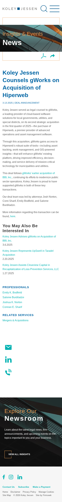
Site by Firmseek (44, 495)
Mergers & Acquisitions (15, 320)
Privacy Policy (29, 492)
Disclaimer (15, 492)
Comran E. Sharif (12, 307)
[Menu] (54, 10)
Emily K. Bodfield (12, 292)
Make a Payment (41, 487)
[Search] (44, 8)
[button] (52, 56)
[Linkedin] (20, 477)
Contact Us (21, 372)
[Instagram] (11, 477)
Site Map (7, 495)
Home (5, 492)
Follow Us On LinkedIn (28, 359)
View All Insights (19, 454)
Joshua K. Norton (12, 302)
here (12, 216)
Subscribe (20, 347)
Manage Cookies (46, 492)
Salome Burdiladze (13, 297)
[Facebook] (4, 477)
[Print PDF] (43, 56)
